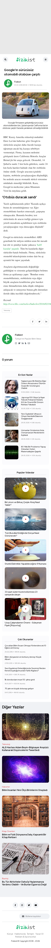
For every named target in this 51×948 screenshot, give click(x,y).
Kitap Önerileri (8, 831)
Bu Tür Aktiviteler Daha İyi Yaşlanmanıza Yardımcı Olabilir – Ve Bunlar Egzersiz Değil (24, 883)
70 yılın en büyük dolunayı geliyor (19, 688)
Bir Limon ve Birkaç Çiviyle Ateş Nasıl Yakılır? (22, 503)
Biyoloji (5, 878)
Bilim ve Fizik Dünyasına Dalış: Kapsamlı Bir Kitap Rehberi (24, 836)
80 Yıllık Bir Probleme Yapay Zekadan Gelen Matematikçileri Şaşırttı (33, 449)
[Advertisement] (25, 27)
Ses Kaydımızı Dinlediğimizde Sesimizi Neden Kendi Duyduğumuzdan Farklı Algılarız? (25, 669)
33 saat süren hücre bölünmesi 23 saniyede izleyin (21, 593)
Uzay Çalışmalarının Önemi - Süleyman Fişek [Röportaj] (23, 624)
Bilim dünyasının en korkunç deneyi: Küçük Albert (23, 658)
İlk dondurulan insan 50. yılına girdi (20, 679)
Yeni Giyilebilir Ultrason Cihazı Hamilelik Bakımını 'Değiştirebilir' (32, 416)
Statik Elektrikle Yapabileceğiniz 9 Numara (25, 563)
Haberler (6, 787)
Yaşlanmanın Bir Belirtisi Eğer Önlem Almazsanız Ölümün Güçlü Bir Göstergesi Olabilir (33, 384)
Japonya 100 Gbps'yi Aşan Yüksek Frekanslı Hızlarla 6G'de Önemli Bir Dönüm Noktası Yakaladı (33, 401)
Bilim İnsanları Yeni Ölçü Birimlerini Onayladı (24, 790)
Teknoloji (6, 744)
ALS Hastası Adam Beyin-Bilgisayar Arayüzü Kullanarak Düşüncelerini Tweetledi (25, 749)
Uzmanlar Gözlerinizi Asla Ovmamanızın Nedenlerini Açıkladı (32, 432)
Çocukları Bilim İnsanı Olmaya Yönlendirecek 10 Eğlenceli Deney (25, 646)
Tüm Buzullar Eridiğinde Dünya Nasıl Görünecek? (22, 534)
